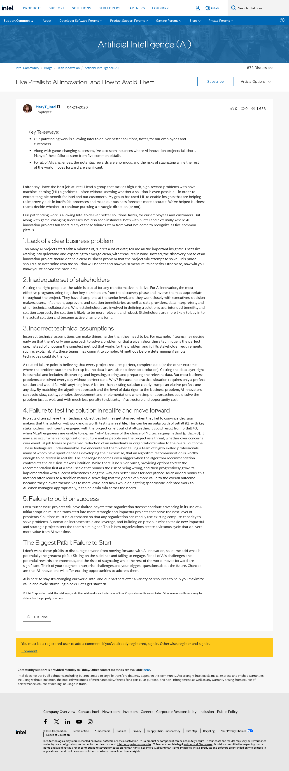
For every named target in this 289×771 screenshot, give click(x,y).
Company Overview (59, 711)
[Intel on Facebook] (45, 722)
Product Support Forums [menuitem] (127, 20)
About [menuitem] (47, 20)
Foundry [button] (160, 7)
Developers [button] (109, 7)
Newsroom (111, 711)
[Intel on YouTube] (79, 722)
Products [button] (32, 7)
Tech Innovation (68, 67)
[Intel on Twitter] (57, 722)
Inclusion (207, 711)
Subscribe (215, 81)
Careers (147, 711)
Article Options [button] (253, 81)
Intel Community (27, 67)
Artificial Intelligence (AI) (102, 67)
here (146, 669)
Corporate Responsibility (176, 711)
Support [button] (57, 7)
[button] (28, 616)
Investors (130, 711)
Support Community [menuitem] (18, 20)
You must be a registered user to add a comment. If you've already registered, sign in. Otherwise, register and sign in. (115, 643)
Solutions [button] (81, 7)
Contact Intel (88, 711)
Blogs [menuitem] (193, 20)
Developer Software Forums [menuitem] (79, 20)
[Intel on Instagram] (90, 722)
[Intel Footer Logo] (21, 731)
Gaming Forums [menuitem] (167, 20)
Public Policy (227, 711)
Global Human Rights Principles (173, 747)
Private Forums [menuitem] (219, 20)
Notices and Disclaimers (198, 744)
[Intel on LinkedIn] (68, 722)
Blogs (48, 67)
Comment (29, 650)
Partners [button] (136, 7)
